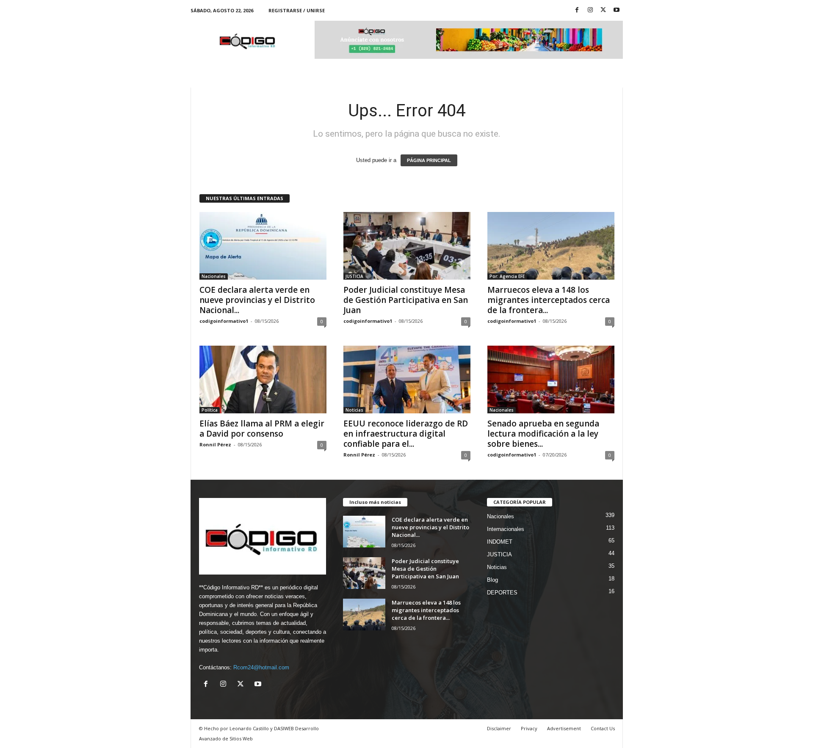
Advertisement (564, 728)
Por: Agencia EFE (507, 276)
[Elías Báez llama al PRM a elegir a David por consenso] (262, 379)
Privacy (529, 728)
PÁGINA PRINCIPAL (429, 160)
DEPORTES (502, 592)
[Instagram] (590, 10)
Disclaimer (499, 728)
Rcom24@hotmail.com (261, 667)
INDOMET (499, 542)
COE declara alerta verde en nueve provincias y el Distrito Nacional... (257, 300)
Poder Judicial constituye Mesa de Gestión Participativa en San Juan (405, 300)
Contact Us (603, 728)
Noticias (354, 410)
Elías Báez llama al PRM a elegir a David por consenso (261, 428)
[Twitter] (603, 10)
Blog (492, 580)
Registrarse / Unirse (296, 10)
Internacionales (505, 529)
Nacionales (214, 276)
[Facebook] (577, 10)
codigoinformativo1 (223, 321)
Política (210, 410)
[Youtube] (616, 10)
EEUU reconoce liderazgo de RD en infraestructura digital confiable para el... (405, 433)
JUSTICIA (354, 276)
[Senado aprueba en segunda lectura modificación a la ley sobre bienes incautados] (550, 379)
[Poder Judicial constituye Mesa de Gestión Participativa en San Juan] (406, 246)
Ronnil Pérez (215, 444)
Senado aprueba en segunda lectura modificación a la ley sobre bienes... (543, 433)
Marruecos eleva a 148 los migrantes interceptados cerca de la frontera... (548, 300)
